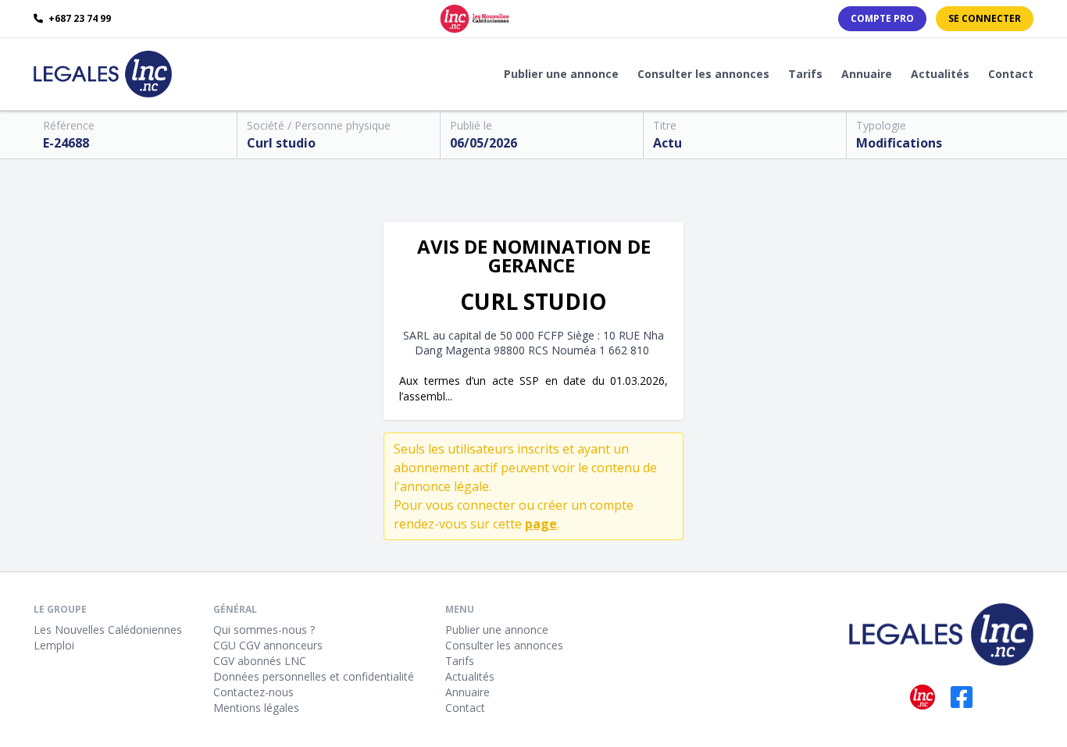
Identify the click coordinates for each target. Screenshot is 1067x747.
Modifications (899, 142)
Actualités (940, 73)
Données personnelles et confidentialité (313, 676)
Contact (1010, 73)
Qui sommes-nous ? (264, 629)
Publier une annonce (561, 73)
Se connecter (984, 18)
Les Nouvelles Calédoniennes (108, 629)
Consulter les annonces (703, 73)
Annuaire (866, 73)
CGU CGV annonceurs (268, 645)
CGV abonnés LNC (259, 660)
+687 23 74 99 (78, 18)
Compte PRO (882, 18)
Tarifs (805, 73)
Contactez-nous (253, 692)
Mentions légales (256, 707)
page (541, 523)
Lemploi (54, 645)
